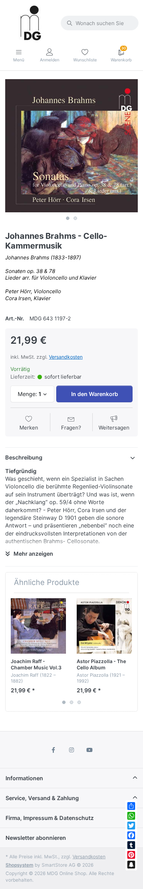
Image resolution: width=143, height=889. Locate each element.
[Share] (131, 806)
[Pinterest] (131, 855)
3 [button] (79, 702)
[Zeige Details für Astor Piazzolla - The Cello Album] (104, 626)
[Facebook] (131, 835)
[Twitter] (131, 825)
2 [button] (75, 218)
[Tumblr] (131, 845)
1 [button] (67, 218)
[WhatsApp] (131, 816)
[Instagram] (71, 750)
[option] (71, 145)
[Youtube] (89, 750)
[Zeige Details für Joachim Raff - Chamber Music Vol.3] (38, 626)
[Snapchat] (131, 864)
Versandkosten (66, 357)
